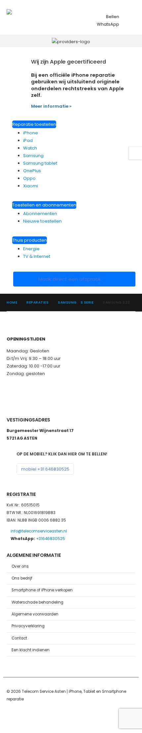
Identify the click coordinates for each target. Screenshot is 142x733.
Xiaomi (30, 186)
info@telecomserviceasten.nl (39, 531)
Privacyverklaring (28, 626)
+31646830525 (50, 538)
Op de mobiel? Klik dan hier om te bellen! (62, 454)
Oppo (29, 178)
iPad (28, 140)
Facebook (12, 717)
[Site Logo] (31, 17)
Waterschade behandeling (37, 602)
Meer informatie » (51, 106)
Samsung (33, 155)
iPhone (30, 133)
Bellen (112, 17)
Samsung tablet (40, 163)
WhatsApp (108, 24)
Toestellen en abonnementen (44, 205)
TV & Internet (36, 256)
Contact (19, 638)
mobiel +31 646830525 (45, 469)
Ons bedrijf (22, 578)
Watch (30, 148)
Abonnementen (40, 213)
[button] (129, 17)
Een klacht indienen (31, 650)
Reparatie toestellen (34, 124)
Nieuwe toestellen (42, 221)
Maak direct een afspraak (70, 279)
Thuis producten (29, 240)
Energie (31, 249)
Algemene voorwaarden (35, 614)
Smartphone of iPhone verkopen (42, 590)
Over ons (20, 566)
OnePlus (32, 171)
